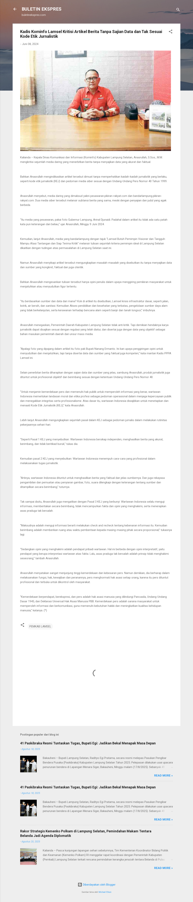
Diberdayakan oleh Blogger (99, 884)
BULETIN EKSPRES (41, 9)
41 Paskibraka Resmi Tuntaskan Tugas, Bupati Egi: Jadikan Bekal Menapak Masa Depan (88, 743)
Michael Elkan (105, 892)
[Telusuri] (178, 10)
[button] (170, 32)
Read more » (163, 775)
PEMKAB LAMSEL (40, 626)
